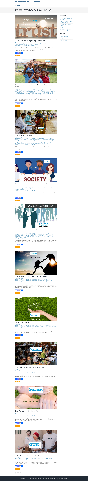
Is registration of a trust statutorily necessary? (31, 276)
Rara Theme (56, 478)
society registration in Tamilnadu (33, 43)
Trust (31, 92)
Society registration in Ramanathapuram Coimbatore (33, 187)
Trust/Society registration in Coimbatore (31, 44)
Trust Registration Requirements (26, 411)
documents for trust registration (30, 89)
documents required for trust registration (42, 89)
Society (25, 90)
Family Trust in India (22, 322)
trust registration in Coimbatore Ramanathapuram (32, 188)
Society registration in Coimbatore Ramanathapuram (23, 91)
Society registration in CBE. (37, 90)
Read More (17, 55)
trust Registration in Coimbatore (44, 43)
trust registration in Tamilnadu (20, 143)
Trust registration (40, 92)
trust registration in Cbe (47, 92)
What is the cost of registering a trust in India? (31, 41)
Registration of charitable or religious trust (29, 367)
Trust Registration (19, 45)
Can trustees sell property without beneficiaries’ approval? (66, 22)
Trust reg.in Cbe (34, 92)
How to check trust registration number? (29, 455)
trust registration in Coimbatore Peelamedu (44, 93)
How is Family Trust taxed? (24, 135)
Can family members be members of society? (31, 184)
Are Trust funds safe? (64, 27)
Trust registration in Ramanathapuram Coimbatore (46, 94)
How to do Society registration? (26, 230)
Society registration (30, 90)
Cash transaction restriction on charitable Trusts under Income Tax (66, 30)
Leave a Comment (27, 45)
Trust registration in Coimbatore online (30, 93)
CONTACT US (17, 5)
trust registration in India (34, 94)
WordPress (65, 478)
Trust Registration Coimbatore (27, 2)
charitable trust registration (20, 89)
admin (33, 45)
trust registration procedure (29, 143)
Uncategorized (18, 238)
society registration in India (36, 91)
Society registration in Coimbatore (21, 43)
